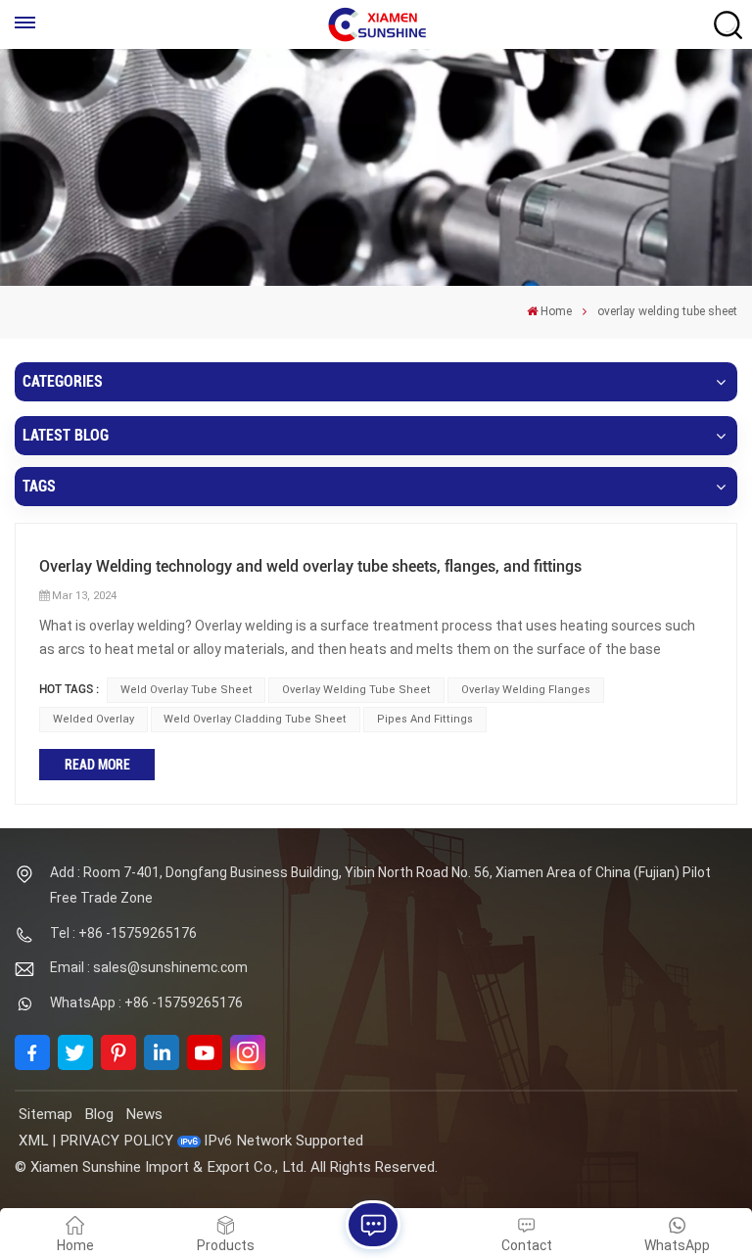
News (144, 1114)
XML (33, 1140)
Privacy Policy (116, 1140)
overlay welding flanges (525, 689)
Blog (99, 1114)
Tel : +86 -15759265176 (123, 933)
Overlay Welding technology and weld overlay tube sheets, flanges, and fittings (310, 566)
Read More (97, 764)
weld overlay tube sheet (186, 689)
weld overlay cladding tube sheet (255, 719)
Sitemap (45, 1114)
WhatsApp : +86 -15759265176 (146, 1002)
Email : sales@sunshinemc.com (149, 967)
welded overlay (93, 719)
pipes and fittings (425, 719)
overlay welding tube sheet (356, 689)
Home (556, 311)
